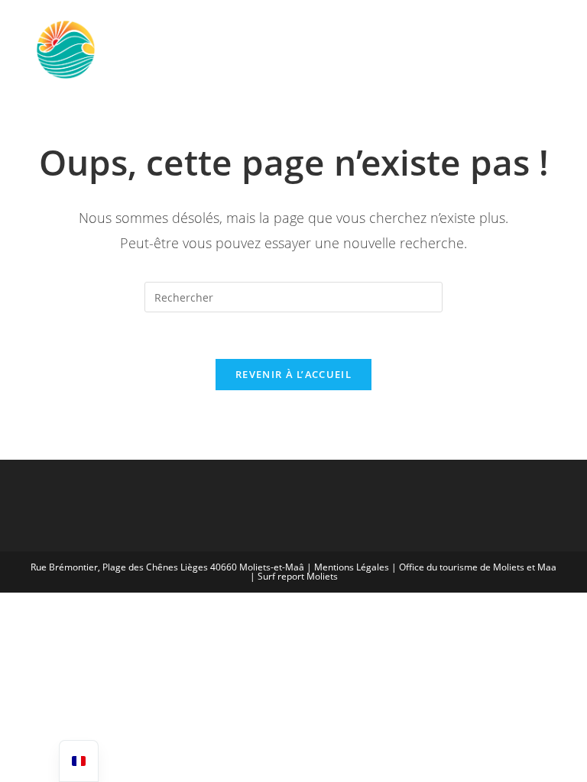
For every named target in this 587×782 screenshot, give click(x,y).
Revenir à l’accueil (293, 374)
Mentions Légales (351, 567)
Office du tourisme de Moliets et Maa (477, 567)
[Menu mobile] (536, 49)
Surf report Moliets (298, 576)
